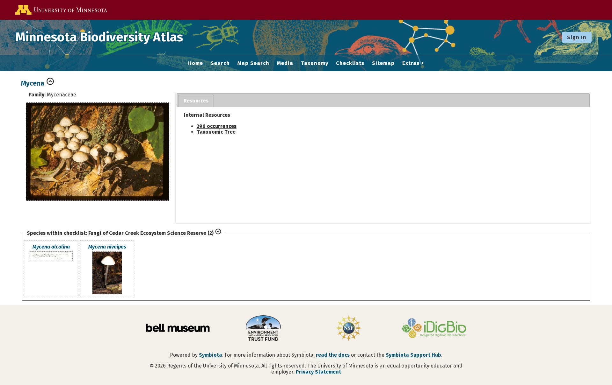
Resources (196, 101)
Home (195, 63)
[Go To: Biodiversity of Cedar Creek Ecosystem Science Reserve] (218, 233)
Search (220, 63)
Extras (410, 63)
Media (285, 63)
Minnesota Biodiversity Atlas (99, 37)
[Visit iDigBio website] (434, 328)
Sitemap (383, 63)
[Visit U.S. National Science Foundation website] (349, 328)
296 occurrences (217, 126)
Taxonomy (314, 63)
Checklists (350, 63)
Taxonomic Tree (216, 132)
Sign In (576, 37)
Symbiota (210, 355)
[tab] (196, 101)
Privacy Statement (318, 372)
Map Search (253, 63)
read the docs (333, 355)
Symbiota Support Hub (413, 355)
